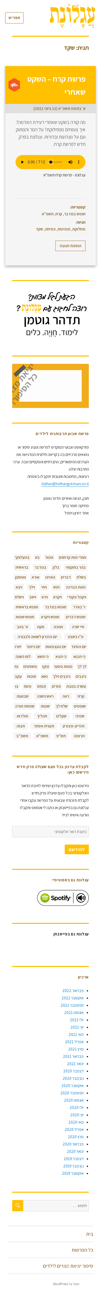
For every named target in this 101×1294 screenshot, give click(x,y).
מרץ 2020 (76, 1136)
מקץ (45, 666)
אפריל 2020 (74, 1129)
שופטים (80, 706)
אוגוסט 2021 (74, 1012)
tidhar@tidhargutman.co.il (65, 483)
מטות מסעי (63, 666)
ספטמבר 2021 (72, 1005)
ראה (65, 696)
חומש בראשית (27, 607)
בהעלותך (22, 557)
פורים (56, 686)
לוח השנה (23, 656)
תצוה (21, 726)
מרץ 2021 (76, 1049)
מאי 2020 (76, 1122)
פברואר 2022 (73, 990)
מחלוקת (78, 229)
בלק (56, 567)
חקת (40, 627)
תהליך (42, 716)
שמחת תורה (24, 706)
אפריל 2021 (74, 1041)
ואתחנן (20, 577)
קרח (58, 214)
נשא (44, 676)
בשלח (81, 577)
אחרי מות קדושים (72, 557)
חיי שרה (78, 627)
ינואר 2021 (75, 1063)
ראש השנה (45, 696)
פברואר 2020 (73, 1144)
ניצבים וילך (61, 676)
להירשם (77, 849)
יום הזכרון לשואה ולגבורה (37, 636)
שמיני (79, 716)
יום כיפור (33, 646)
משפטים (30, 666)
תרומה (79, 736)
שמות (45, 706)
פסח (27, 686)
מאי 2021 (76, 1034)
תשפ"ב (22, 736)
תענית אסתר (44, 726)
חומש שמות (25, 617)
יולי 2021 (77, 1020)
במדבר (40, 567)
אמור (49, 557)
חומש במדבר (74, 214)
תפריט (14, 17)
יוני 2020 (77, 1115)
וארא (35, 577)
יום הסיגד (78, 646)
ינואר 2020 (75, 1151)
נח (16, 666)
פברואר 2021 (73, 1056)
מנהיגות (63, 229)
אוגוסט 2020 (74, 1100)
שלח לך (62, 706)
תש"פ (61, 736)
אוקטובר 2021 (73, 998)
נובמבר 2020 (73, 1078)
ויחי (44, 587)
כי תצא (61, 656)
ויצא (19, 587)
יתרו (18, 646)
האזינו (50, 577)
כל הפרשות (82, 1249)
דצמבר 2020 (73, 1071)
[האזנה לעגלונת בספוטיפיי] (63, 898)
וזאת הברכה (75, 587)
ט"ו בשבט (75, 636)
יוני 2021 (77, 1027)
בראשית (21, 567)
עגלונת (88, 1284)
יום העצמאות (55, 646)
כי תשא (43, 656)
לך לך (81, 666)
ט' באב (22, 627)
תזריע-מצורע (73, 726)
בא (37, 557)
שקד (39, 229)
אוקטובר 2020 (72, 1085)
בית (89, 1234)
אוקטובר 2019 (73, 1173)
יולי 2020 (77, 1107)
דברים (66, 577)
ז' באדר (79, 607)
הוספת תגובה (70, 245)
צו (16, 686)
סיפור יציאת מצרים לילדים (68, 1265)
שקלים (61, 716)
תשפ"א (48, 214)
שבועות (22, 696)
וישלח (19, 597)
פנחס (41, 686)
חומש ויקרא (50, 617)
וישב (32, 597)
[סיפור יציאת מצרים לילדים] (50, 386)
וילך (32, 587)
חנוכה (58, 627)
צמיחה (50, 229)
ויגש (56, 587)
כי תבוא (79, 656)
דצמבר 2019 (74, 1158)
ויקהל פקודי (76, 597)
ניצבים (81, 676)
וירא (44, 597)
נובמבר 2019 (73, 1166)
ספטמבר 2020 (72, 1093)
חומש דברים (75, 617)
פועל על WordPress (66, 1284)
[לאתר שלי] (50, 314)
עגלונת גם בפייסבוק (71, 934)
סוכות (31, 676)
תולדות (22, 716)
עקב (18, 676)
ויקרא (57, 597)
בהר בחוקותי (76, 567)
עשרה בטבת (76, 686)
